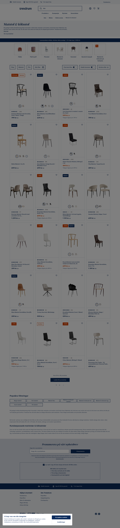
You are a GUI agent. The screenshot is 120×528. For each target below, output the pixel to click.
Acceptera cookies (61, 517)
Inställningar (61, 522)
